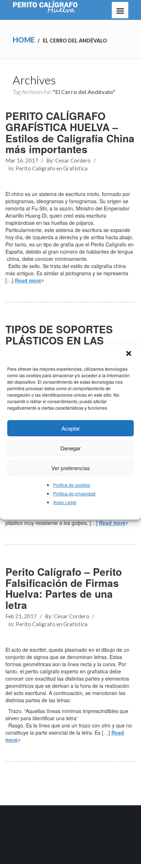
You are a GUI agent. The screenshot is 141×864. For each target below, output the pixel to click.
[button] (129, 354)
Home (24, 39)
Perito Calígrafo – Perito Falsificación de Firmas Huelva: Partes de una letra (63, 588)
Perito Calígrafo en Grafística (51, 168)
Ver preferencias (70, 468)
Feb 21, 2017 (21, 616)
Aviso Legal (64, 502)
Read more (28, 280)
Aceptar (70, 428)
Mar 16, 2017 (21, 160)
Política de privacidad (74, 493)
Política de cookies (71, 485)
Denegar (70, 448)
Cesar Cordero (73, 160)
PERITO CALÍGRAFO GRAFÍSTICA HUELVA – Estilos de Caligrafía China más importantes (69, 132)
